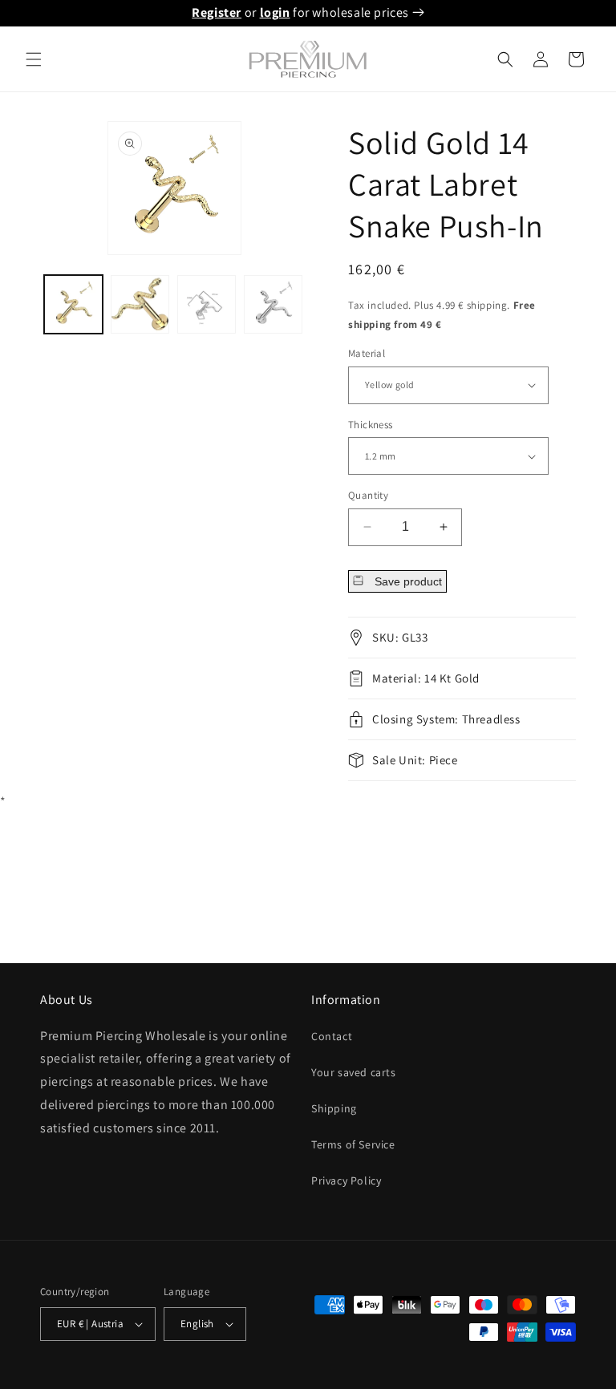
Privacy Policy (346, 1180)
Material (366, 353)
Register (216, 12)
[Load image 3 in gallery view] (206, 304)
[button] (33, 59)
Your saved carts (353, 1072)
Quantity (368, 495)
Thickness (370, 424)
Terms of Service (353, 1144)
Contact (331, 1036)
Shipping (334, 1108)
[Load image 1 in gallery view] (73, 304)
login (275, 12)
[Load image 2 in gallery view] (140, 304)
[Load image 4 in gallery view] (273, 304)
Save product (406, 581)
